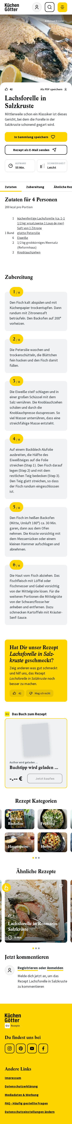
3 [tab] (36, 78)
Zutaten (11, 187)
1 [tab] (30, 78)
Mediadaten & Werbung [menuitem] (22, 1095)
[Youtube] (32, 1048)
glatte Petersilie (28, 233)
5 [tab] (41, 78)
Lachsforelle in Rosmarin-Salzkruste (33, 926)
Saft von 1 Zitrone (29, 228)
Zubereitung (35, 187)
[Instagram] (9, 1048)
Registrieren (28, 967)
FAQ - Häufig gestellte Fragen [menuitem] (26, 1103)
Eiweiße (22, 238)
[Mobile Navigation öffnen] (62, 7)
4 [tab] (39, 78)
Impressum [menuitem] (13, 1078)
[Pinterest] (21, 1048)
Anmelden (55, 967)
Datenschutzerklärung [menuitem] (21, 1086)
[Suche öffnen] (49, 7)
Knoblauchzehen (28, 252)
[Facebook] (43, 1048)
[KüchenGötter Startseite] (12, 7)
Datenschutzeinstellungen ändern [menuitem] (30, 1112)
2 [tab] (33, 78)
